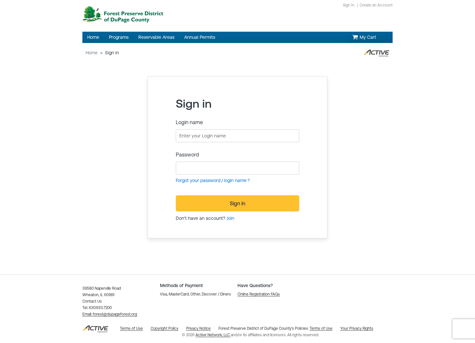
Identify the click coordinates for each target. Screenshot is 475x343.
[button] (109, 314)
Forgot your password (198, 180)
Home (92, 52)
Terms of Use (321, 328)
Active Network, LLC (213, 335)
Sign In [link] (348, 5)
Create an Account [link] (376, 5)
